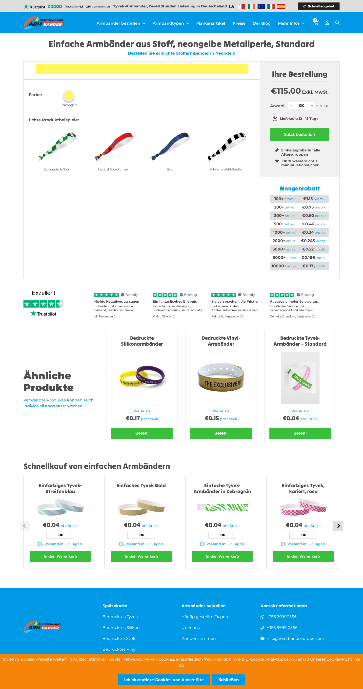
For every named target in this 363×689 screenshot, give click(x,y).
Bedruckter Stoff (118, 638)
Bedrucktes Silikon (121, 627)
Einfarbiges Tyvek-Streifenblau (60, 488)
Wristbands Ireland (251, 6)
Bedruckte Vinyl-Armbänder (221, 341)
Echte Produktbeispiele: (54, 120)
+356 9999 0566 (282, 627)
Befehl (142, 433)
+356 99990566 (282, 616)
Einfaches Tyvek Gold (141, 485)
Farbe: (35, 94)
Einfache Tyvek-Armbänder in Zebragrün (222, 488)
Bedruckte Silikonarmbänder (142, 341)
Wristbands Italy (271, 6)
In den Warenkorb (60, 556)
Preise (239, 23)
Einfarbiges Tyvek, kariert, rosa (303, 488)
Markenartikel (210, 23)
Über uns (191, 627)
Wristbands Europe (261, 6)
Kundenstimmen (199, 638)
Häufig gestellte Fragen (205, 616)
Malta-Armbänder (241, 6)
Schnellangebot (321, 6)
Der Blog (262, 23)
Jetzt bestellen (299, 134)
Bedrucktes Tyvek (120, 616)
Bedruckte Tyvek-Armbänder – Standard (300, 341)
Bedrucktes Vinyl (119, 649)
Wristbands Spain (281, 6)
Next (338, 526)
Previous (25, 526)
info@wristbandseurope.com (295, 638)
